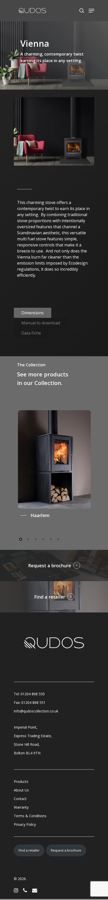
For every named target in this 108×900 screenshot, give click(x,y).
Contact (20, 798)
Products (21, 781)
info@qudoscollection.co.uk (36, 711)
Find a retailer (49, 597)
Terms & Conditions (30, 815)
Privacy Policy (25, 824)
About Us (21, 790)
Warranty (21, 807)
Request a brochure (49, 565)
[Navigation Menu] (91, 10)
